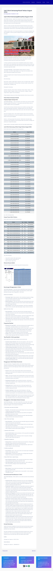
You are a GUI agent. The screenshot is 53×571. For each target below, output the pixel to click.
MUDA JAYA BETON (26, 2)
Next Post (34, 550)
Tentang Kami (38, 2)
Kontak (44, 2)
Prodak (47, 2)
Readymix (33, 2)
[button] (49, 2)
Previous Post (4, 550)
